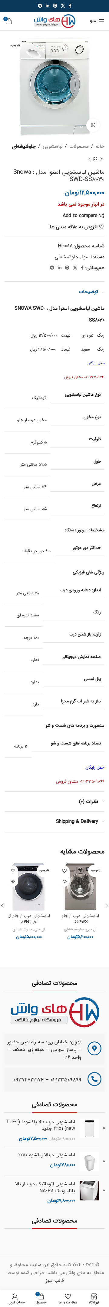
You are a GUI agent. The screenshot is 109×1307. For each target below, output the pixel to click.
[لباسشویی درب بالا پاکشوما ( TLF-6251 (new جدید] (89, 1130)
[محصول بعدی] (89, 160)
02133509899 (66, 1080)
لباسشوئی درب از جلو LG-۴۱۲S (80, 919)
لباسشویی (52, 146)
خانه (100, 146)
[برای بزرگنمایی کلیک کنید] (93, 125)
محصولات (79, 146)
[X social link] (63, 6)
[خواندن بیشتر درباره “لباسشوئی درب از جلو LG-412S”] (64, 881)
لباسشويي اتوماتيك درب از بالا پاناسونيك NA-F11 (45, 1187)
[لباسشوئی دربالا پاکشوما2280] (89, 1161)
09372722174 (28, 1080)
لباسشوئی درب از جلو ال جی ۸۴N (29, 919)
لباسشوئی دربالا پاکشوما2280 (46, 1155)
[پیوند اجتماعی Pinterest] (55, 6)
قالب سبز (55, 1280)
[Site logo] (54, 21)
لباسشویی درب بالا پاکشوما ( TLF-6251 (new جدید (40, 1125)
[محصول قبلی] (101, 160)
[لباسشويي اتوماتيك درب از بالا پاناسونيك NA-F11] (89, 1192)
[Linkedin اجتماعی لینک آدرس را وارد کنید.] (47, 6)
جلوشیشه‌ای (24, 146)
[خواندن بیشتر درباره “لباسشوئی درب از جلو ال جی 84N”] (13, 881)
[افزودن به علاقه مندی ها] (64, 871)
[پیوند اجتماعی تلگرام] (40, 6)
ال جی (91, 929)
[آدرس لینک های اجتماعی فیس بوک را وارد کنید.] (70, 6)
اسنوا (87, 257)
